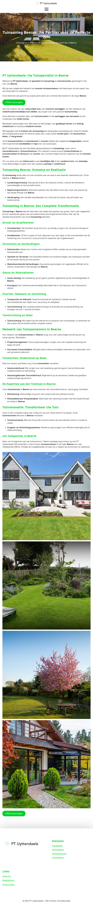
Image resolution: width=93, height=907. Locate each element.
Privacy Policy (8, 884)
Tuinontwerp (58, 849)
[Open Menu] (46, 9)
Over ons (6, 876)
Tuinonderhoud (59, 853)
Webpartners (8, 880)
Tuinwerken (57, 845)
